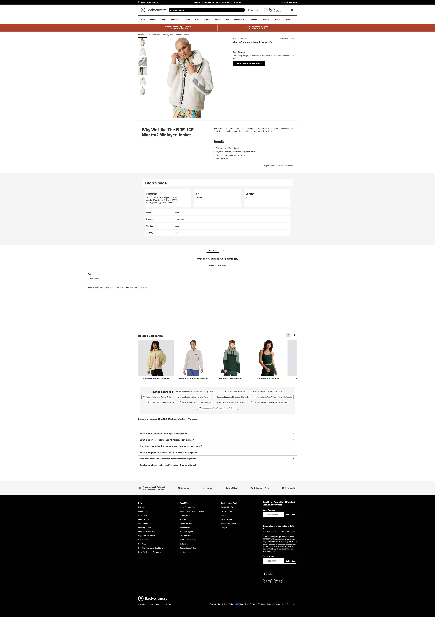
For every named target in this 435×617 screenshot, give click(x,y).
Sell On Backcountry (188, 539)
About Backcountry (187, 507)
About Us (184, 503)
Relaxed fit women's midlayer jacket (158, 397)
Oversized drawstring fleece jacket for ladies (233, 397)
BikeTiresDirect (227, 519)
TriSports (224, 527)
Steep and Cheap (227, 511)
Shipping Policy (144, 527)
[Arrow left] (288, 335)
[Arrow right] (294, 335)
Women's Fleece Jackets (179, 34)
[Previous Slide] (162, 2)
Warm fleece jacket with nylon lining (232, 402)
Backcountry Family (229, 503)
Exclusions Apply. (268, 538)
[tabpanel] (217, 212)
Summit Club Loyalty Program (192, 511)
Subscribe (290, 514)
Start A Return (144, 523)
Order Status (143, 515)
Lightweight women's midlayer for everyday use (270, 402)
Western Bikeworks (228, 523)
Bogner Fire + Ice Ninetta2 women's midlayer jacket (196, 391)
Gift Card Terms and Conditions (150, 548)
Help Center (143, 507)
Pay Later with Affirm (146, 535)
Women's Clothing (145, 34)
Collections (184, 544)
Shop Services (185, 527)
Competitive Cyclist (228, 507)
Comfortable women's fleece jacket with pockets (274, 397)
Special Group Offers (188, 548)
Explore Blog (185, 515)
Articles (183, 519)
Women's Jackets (161, 34)
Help (140, 503)
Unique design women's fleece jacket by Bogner (219, 408)
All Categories (185, 552)
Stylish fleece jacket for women (234, 391)
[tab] (155, 182)
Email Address (269, 510)
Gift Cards (142, 544)
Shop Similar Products (249, 63)
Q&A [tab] (224, 250)
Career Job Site (186, 523)
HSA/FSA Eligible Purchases (149, 552)
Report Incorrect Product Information (278, 165)
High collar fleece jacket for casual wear (267, 391)
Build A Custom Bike (146, 531)
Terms (264, 551)
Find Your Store (290, 2)
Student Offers (185, 535)
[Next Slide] (273, 2)
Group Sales (143, 539)
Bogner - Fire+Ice (239, 38)
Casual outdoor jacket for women (162, 402)
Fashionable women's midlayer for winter (196, 402)
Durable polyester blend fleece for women (194, 397)
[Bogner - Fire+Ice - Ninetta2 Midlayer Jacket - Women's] (142, 41)
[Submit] (171, 10)
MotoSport (225, 515)
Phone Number (269, 556)
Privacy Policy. (272, 551)
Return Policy (143, 519)
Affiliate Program (186, 531)
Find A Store (143, 511)
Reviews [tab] (212, 250)
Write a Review (217, 265)
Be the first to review (288, 38)
